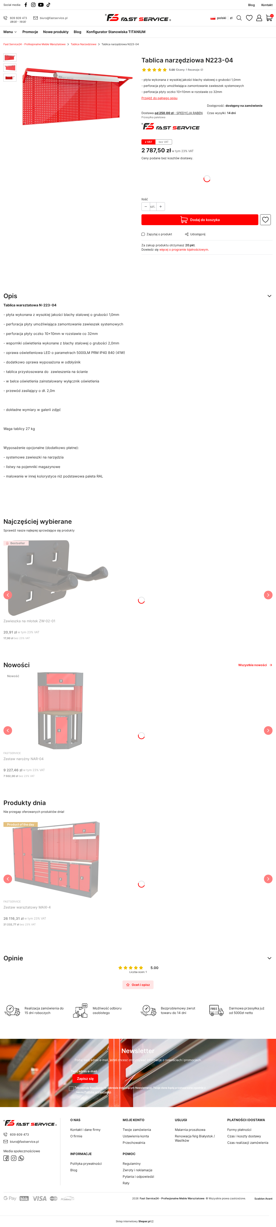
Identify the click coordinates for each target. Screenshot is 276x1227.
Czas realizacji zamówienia (247, 1143)
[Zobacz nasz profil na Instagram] (33, 5)
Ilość (144, 199)
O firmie (76, 1136)
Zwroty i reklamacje (137, 1170)
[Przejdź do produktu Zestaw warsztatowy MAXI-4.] (57, 859)
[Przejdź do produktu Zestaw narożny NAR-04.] (57, 711)
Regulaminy (132, 1164)
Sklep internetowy (133, 1221)
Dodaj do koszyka (205, 220)
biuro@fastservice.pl (53, 18)
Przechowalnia (134, 1143)
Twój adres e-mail (84, 1071)
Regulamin (96, 1087)
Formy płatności (239, 1130)
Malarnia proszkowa (190, 1130)
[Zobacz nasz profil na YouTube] (41, 5)
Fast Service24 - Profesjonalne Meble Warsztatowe (34, 44)
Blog (73, 1170)
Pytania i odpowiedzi (138, 1176)
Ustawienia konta (136, 1136)
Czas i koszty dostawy (244, 1136)
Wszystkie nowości (252, 665)
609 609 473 (18, 18)
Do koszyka (52, 646)
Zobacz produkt (52, 784)
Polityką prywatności (97, 1092)
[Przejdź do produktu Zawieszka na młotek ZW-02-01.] (57, 578)
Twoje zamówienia (137, 1130)
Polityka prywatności (86, 1164)
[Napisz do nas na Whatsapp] (21, 1158)
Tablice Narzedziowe (83, 44)
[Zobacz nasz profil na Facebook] (25, 5)
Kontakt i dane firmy (85, 1130)
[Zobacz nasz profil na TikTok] (48, 5)
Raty (126, 1183)
